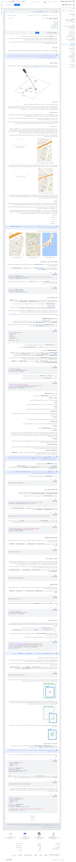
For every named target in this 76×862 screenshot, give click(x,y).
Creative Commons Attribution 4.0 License (33, 824)
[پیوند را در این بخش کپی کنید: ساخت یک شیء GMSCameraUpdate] (43, 393)
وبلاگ (39, 1)
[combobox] (21, 1)
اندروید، (43, 32)
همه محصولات (14, 855)
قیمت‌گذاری (50, 1)
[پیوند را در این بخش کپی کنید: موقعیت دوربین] (48, 63)
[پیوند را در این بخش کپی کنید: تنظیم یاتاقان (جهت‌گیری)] (44, 537)
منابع (62, 7)
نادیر (19, 128)
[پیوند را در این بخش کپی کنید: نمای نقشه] (51, 47)
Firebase (35, 855)
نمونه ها (66, 7)
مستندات (45, 1)
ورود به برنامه (3, 1)
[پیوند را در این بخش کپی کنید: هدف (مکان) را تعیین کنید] (43, 489)
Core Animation (14, 314)
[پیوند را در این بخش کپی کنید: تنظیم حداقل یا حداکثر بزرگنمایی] (42, 743)
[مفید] (10, 15)
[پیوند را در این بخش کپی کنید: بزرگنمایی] (52, 201)
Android (39, 845)
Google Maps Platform (45, 15)
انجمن (35, 1)
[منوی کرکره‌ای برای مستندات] (42, 1)
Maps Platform (68, 1)
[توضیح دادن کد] (53, 274)
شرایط (59, 859)
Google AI (20, 855)
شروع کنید (17, 4)
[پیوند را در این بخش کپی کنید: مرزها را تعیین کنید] (47, 620)
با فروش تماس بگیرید (9, 4)
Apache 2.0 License (15, 824)
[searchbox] (68, 11)
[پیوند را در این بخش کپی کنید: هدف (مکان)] (51, 102)
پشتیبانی (20, 848)
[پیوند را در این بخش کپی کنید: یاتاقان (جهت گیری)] (48, 112)
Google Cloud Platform (28, 855)
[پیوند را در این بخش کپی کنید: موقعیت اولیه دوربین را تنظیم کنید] (39, 261)
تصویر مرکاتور (41, 50)
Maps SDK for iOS (66, 4)
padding (29, 653)
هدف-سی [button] (50, 272)
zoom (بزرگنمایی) (25, 66)
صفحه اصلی (55, 15)
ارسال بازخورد (11, 18)
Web (40, 848)
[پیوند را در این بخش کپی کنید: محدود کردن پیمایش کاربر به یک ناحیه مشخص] (37, 657)
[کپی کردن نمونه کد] (56, 274)
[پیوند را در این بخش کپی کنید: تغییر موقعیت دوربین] (45, 297)
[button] (68, 40)
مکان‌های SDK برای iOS (56, 848)
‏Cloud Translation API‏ (40, 11)
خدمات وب (39, 850)
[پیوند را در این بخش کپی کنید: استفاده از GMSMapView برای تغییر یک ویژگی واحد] (34, 463)
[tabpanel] (32, 277)
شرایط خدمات (20, 850)
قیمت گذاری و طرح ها (19, 845)
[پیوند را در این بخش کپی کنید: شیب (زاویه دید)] (49, 126)
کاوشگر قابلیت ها (57, 847)
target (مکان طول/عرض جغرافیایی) (46, 66)
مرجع (70, 7)
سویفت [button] (55, 272)
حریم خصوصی (54, 859)
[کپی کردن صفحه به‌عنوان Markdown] (44, 18)
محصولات (55, 1)
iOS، (37, 32)
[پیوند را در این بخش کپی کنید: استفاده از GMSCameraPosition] (41, 318)
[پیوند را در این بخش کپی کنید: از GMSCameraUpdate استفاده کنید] (41, 350)
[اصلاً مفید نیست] (8, 15)
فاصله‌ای (45, 456)
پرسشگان (58, 845)
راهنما (74, 7)
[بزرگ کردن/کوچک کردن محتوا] (52, 21)
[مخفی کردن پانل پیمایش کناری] (62, 860)
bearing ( (37, 66)
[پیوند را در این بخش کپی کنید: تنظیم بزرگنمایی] (48, 584)
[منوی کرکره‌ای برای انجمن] (33, 1)
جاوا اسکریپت (31, 32)
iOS (74, 4)
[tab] (55, 272)
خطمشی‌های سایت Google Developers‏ (51, 825)
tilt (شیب (31, 66)
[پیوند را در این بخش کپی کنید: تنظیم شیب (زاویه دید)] (45, 558)
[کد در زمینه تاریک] (55, 274)
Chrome (40, 855)
